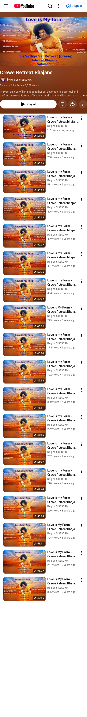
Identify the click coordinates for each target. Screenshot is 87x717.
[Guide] (5, 5)
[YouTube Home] (24, 6)
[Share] (72, 104)
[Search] (50, 5)
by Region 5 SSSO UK (19, 79)
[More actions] (83, 104)
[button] (43, 41)
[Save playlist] (62, 104)
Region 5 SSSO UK (57, 126)
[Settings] (58, 5)
